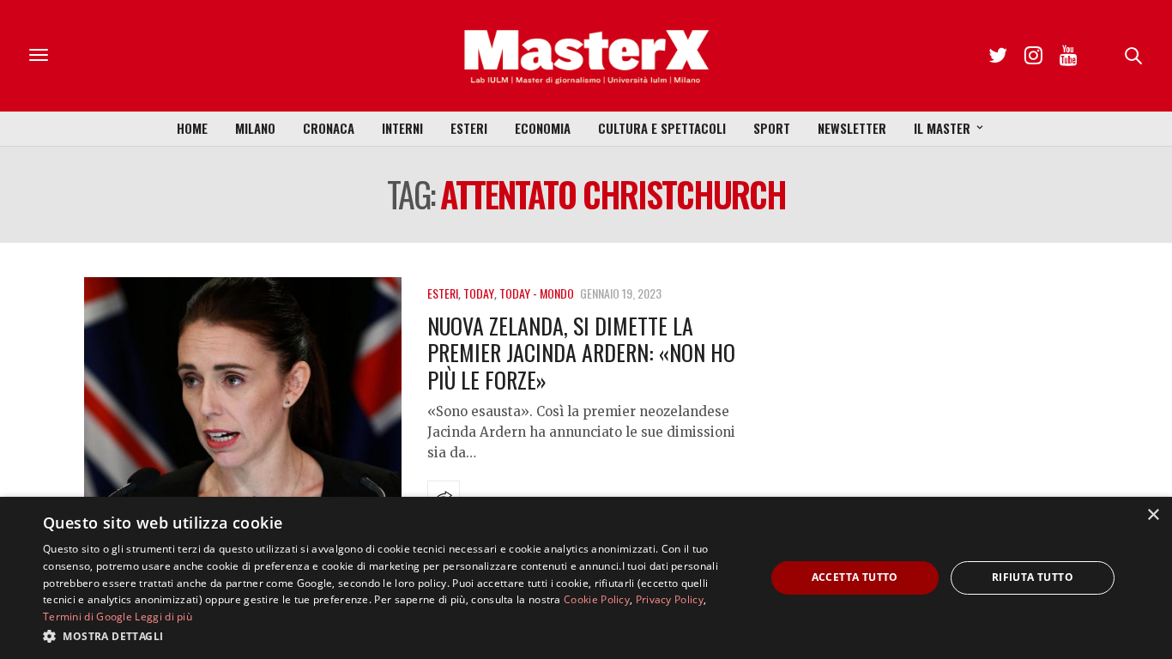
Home (192, 127)
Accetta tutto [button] (855, 577)
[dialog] (586, 578)
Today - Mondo (536, 293)
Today (478, 293)
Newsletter (852, 127)
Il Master (942, 127)
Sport (771, 127)
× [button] (1152, 515)
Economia (543, 127)
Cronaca (328, 127)
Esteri (468, 127)
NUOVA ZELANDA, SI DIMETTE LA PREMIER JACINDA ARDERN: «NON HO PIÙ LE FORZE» (581, 352)
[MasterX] (586, 56)
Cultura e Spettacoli (662, 127)
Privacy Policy (670, 599)
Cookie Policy (597, 599)
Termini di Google (87, 616)
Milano (255, 127)
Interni (402, 127)
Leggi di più (163, 616)
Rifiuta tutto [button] (1032, 577)
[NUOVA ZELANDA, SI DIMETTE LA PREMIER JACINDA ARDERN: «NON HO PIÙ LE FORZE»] (243, 397)
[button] (393, 636)
